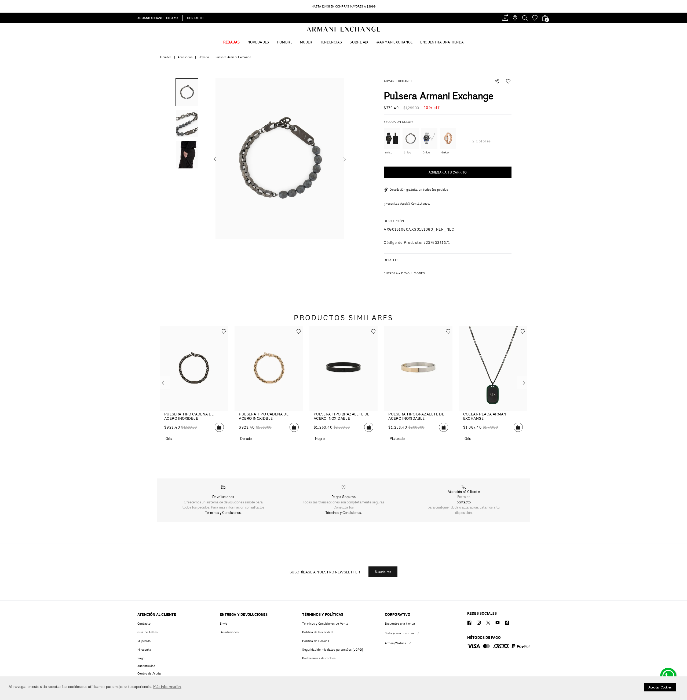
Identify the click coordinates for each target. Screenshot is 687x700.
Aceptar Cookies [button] (660, 687)
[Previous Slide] (3, 6)
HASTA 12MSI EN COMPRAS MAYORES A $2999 (344, 6)
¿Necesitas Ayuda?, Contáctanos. (407, 203)
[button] (279, 158)
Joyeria (204, 57)
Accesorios (185, 57)
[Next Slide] (684, 6)
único (387, 152)
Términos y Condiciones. (223, 512)
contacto (464, 502)
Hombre (165, 57)
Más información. (167, 686)
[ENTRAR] (505, 18)
